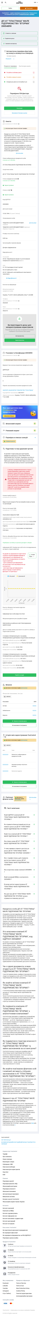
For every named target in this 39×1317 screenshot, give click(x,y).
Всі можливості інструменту (19, 725)
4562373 (5, 310)
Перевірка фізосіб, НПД (10, 1183)
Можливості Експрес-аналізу (19, 113)
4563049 (5, 303)
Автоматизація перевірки (11, 1194)
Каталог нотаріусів (8, 1223)
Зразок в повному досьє (20, 721)
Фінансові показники (9, 1191)
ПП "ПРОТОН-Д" (6, 1140)
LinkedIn (5, 1285)
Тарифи (5, 1154)
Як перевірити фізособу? (10, 1232)
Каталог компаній (8, 1208)
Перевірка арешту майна (10, 1238)
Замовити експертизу (11, 43)
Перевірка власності (9, 1189)
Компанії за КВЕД (8, 1210)
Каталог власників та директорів (13, 1218)
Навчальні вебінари (9, 1167)
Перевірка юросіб (8, 1181)
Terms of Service (21, 1283)
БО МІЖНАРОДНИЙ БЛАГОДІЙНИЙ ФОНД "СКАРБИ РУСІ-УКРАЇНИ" (18, 1143)
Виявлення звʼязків (9, 1196)
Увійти (10, 8)
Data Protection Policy (22, 1288)
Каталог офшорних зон (10, 1216)
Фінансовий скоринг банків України (14, 1201)
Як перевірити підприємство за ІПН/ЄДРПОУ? (17, 1235)
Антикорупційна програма (24, 1296)
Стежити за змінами (10, 33)
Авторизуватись (20, 336)
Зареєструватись (19, 340)
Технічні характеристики (24, 1293)
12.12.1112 (5, 771)
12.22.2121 (5, 754)
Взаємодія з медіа (8, 1161)
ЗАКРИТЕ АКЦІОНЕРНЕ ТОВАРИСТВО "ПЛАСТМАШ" (18, 390)
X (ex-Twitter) (7, 1293)
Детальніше (32, 223)
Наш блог (5, 1172)
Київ (32, 1123)
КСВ (4, 1174)
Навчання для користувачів (11, 1169)
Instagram (6, 1291)
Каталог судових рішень (10, 1213)
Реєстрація (29, 8)
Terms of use (20, 1285)
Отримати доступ (10, 441)
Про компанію (7, 1156)
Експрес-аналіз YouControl (11, 1199)
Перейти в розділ (19, 675)
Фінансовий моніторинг (10, 1186)
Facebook (5, 1283)
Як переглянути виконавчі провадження (15, 1230)
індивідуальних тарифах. (27, 14)
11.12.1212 (5, 764)
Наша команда (7, 1159)
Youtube (5, 1288)
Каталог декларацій (9, 1221)
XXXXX (34, 705)
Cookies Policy (20, 1291)
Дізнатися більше (9, 416)
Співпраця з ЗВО (8, 1164)
